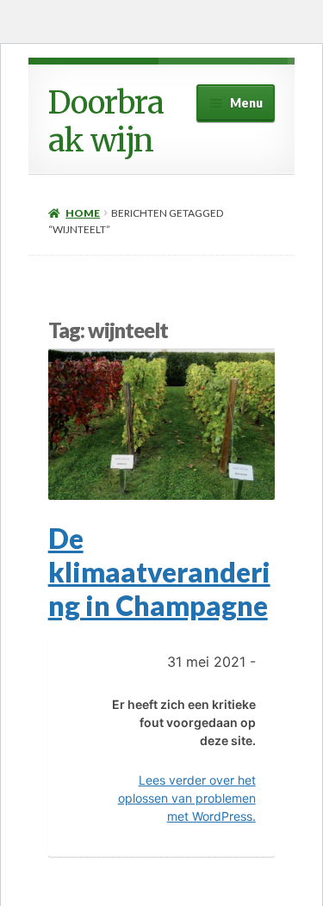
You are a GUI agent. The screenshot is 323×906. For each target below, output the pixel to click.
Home (82, 212)
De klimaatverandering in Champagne (159, 571)
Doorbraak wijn (106, 121)
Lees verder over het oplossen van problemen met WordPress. (187, 798)
